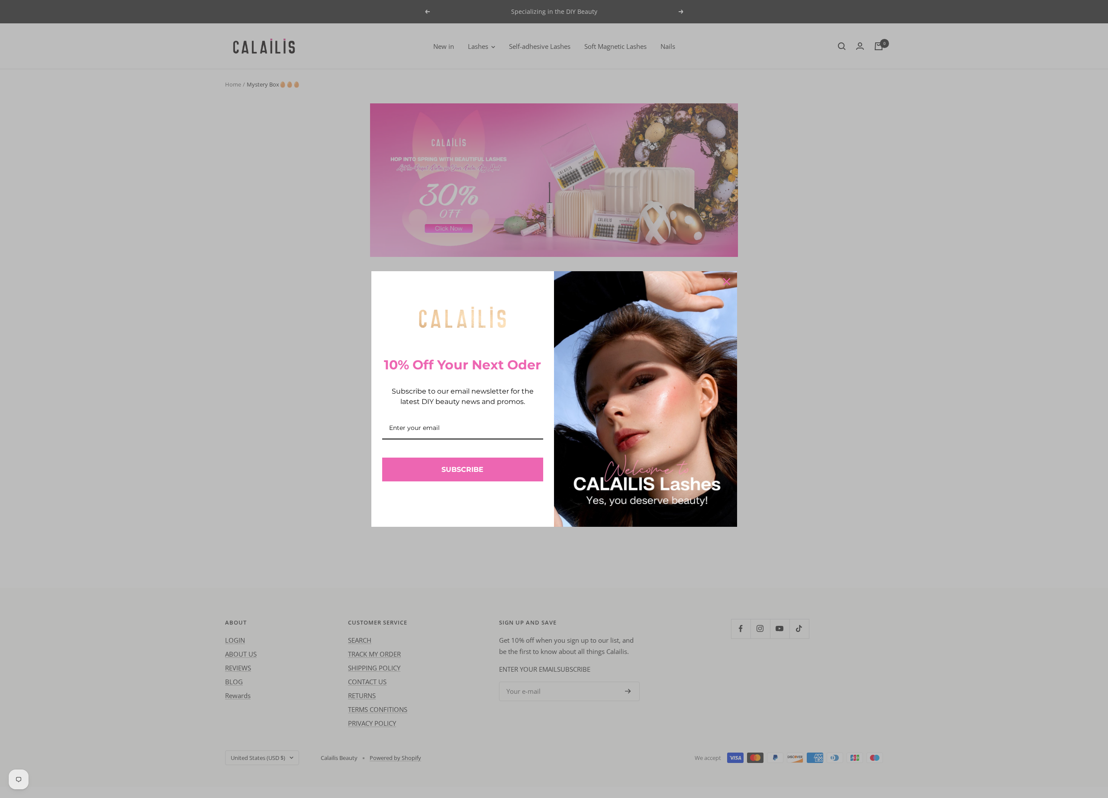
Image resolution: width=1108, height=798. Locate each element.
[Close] (726, 281)
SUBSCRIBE (462, 469)
